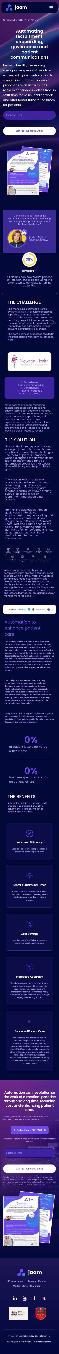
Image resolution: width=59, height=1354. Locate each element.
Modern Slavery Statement (27, 1286)
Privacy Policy (15, 1281)
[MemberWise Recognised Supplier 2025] (40, 1313)
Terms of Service (37, 1281)
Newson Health (20, 312)
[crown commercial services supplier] (18, 1313)
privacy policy (40, 1184)
